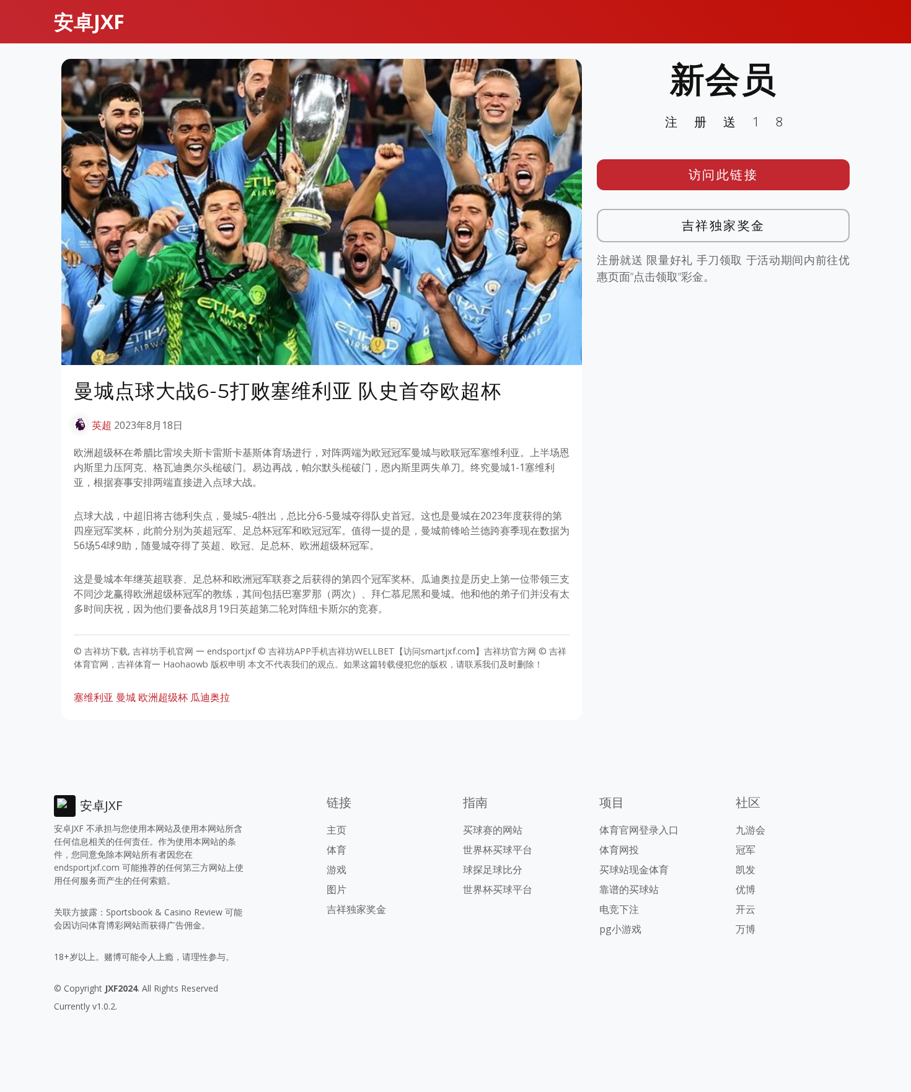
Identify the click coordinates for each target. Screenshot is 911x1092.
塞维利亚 (93, 697)
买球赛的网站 (492, 830)
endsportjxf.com (87, 867)
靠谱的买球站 (629, 889)
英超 (102, 425)
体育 (336, 849)
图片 (336, 889)
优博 (745, 889)
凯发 (745, 869)
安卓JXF (89, 21)
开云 (745, 909)
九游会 (750, 830)
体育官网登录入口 (639, 830)
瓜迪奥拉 (210, 697)
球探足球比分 (492, 869)
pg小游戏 (620, 929)
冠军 (745, 849)
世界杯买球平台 (497, 849)
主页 (336, 830)
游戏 (336, 869)
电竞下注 (619, 909)
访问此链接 (724, 174)
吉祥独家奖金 (723, 225)
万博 (745, 929)
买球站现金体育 (634, 869)
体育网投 (619, 849)
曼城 (126, 697)
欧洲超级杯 (163, 697)
